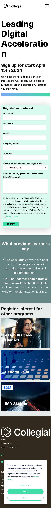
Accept (25, 492)
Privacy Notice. (12, 216)
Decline (25, 498)
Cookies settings (25, 485)
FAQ (2, 486)
